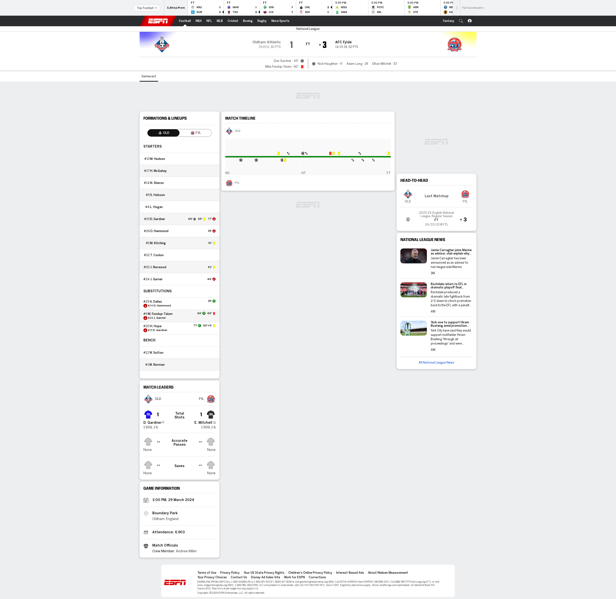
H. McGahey (158, 171)
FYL (237, 183)
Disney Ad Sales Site (265, 577)
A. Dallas (156, 301)
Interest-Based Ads (350, 572)
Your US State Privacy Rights (264, 572)
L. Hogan (156, 207)
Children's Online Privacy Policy (310, 572)
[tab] (164, 133)
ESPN (158, 21)
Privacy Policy (230, 572)
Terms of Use (206, 572)
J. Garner (156, 279)
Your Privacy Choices (212, 577)
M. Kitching (158, 243)
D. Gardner (157, 219)
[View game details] (436, 217)
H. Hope (155, 326)
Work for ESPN (294, 577)
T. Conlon (157, 255)
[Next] (456, 8)
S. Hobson (157, 195)
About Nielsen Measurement (388, 572)
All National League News (436, 362)
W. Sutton (156, 352)
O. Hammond (159, 231)
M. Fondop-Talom (160, 314)
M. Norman (157, 364)
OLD (237, 131)
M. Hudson (157, 159)
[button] (461, 21)
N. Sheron (157, 183)
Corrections (317, 577)
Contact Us (239, 577)
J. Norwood (158, 267)
